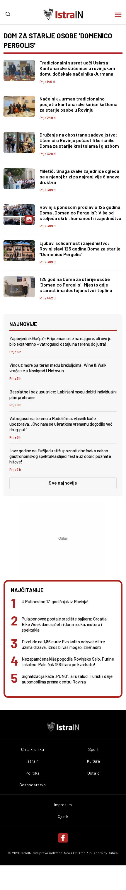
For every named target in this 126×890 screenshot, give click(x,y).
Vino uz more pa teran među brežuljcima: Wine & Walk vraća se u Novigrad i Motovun (57, 367)
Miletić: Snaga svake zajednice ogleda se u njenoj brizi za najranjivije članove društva (80, 176)
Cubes (113, 853)
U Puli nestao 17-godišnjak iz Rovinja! (55, 601)
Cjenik (63, 816)
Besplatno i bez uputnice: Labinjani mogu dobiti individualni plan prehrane (63, 394)
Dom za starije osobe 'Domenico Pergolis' (58, 40)
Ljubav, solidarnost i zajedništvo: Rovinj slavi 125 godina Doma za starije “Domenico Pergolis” (80, 248)
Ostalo (93, 773)
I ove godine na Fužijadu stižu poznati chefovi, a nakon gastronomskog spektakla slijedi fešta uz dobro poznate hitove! (60, 456)
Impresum (63, 804)
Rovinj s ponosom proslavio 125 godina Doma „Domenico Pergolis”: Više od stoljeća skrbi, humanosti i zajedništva (80, 212)
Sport (93, 749)
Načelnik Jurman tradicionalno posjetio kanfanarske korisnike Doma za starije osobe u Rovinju (79, 104)
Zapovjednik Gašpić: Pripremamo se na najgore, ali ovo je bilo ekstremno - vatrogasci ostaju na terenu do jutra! (60, 341)
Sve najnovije (63, 482)
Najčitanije (27, 590)
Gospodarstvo (32, 784)
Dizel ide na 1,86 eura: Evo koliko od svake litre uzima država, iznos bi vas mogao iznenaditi (63, 644)
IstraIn (32, 761)
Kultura (93, 761)
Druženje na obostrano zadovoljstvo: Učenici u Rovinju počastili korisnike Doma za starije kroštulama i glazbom (79, 140)
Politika (32, 773)
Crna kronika (32, 749)
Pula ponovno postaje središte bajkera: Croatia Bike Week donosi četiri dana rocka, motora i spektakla (64, 624)
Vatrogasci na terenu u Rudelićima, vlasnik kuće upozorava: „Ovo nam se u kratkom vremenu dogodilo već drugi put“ (61, 424)
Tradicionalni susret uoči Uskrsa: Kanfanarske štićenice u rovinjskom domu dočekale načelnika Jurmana (77, 68)
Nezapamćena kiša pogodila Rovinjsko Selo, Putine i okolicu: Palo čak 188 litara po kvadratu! (68, 661)
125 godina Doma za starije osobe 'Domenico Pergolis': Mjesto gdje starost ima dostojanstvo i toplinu (76, 284)
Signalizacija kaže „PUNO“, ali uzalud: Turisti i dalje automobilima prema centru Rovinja (67, 679)
